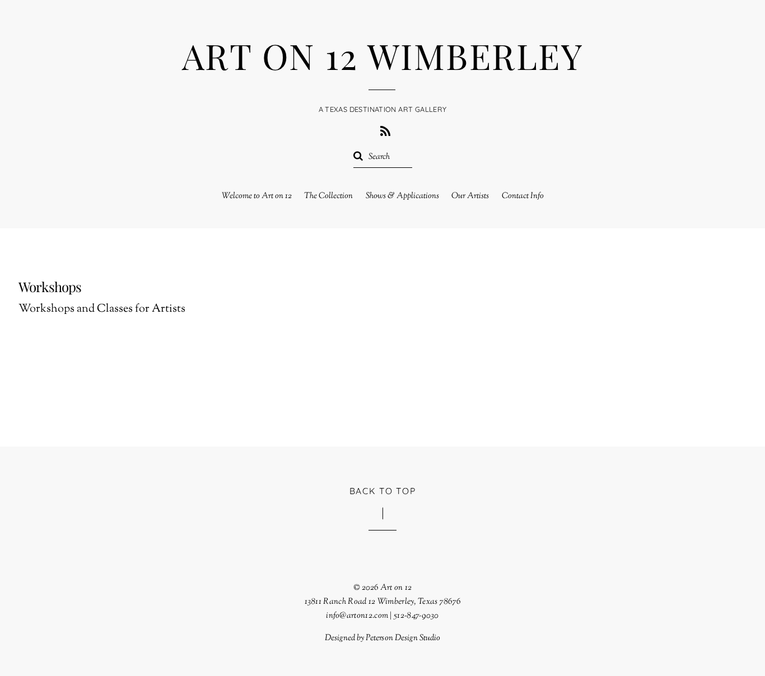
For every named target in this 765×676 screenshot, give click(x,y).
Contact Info (523, 196)
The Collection (328, 196)
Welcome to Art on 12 (257, 196)
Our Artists (470, 196)
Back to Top (382, 490)
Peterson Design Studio (403, 638)
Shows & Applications (402, 196)
